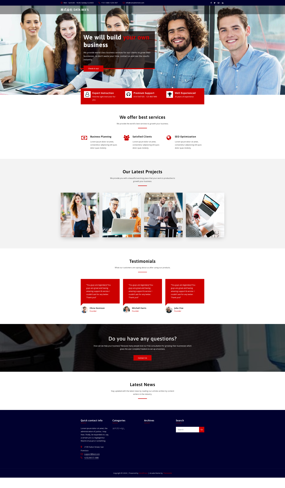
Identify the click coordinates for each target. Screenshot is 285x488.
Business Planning (100, 136)
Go (202, 429)
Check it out (93, 68)
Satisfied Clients (142, 136)
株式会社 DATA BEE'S (75, 9)
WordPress (143, 473)
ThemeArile (167, 473)
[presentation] (2, 50)
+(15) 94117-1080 (91, 457)
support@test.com (92, 454)
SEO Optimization (185, 136)
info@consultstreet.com (135, 3)
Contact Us (142, 358)
